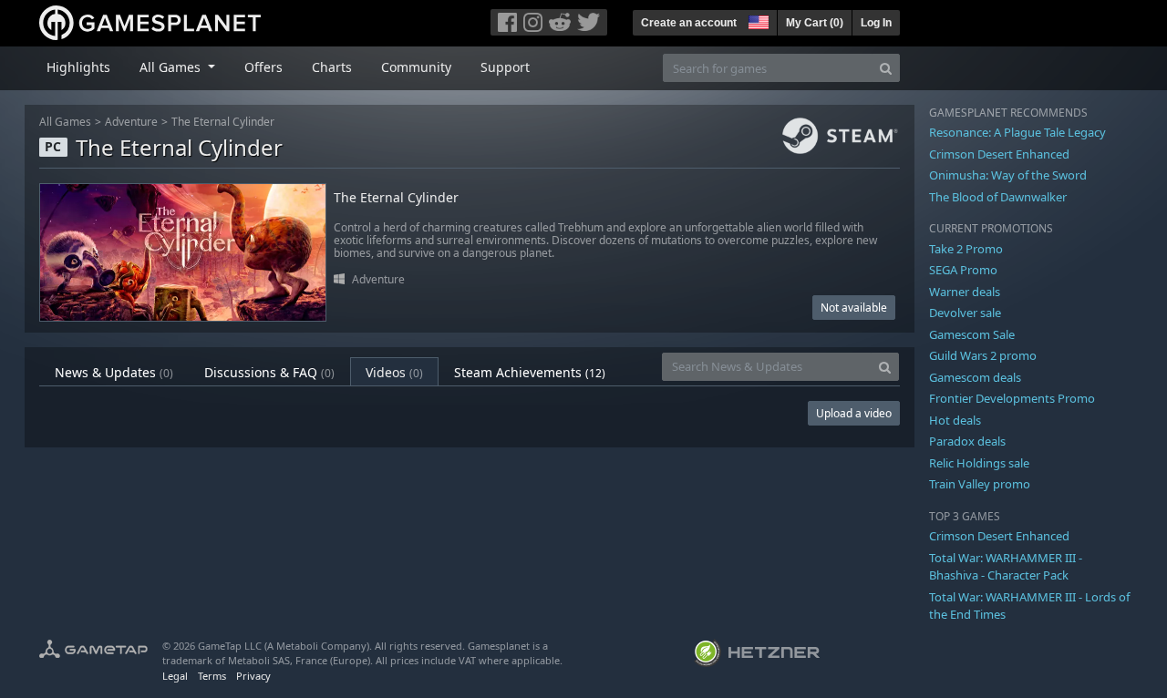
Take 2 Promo (966, 249)
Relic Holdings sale (979, 463)
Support (505, 67)
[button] (757, 20)
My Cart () (814, 22)
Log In (876, 22)
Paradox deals (967, 441)
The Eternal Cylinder (222, 121)
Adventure (131, 121)
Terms (212, 676)
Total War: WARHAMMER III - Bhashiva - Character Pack (1005, 566)
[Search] (886, 68)
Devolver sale (965, 312)
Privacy (253, 676)
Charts (332, 67)
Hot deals (955, 420)
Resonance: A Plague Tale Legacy (1017, 132)
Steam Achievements (529, 372)
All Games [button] (171, 67)
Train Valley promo (979, 484)
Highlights (78, 67)
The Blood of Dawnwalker (998, 197)
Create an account (689, 22)
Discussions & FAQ (269, 372)
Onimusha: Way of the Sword (1008, 175)
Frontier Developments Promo (1012, 398)
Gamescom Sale (972, 334)
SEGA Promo (963, 270)
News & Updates (114, 372)
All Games (65, 121)
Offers (263, 67)
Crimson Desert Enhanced (999, 154)
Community (416, 67)
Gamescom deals (975, 377)
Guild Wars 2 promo (983, 355)
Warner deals (964, 291)
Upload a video (854, 413)
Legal (175, 676)
